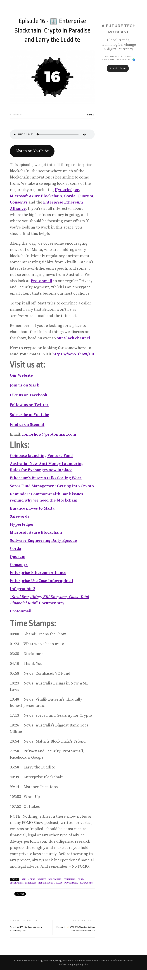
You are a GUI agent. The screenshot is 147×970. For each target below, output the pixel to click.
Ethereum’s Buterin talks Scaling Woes (46, 478)
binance (41, 879)
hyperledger (45, 883)
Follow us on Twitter (29, 405)
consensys (69, 879)
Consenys (19, 202)
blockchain (54, 879)
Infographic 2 (22, 588)
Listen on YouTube (32, 151)
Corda (69, 196)
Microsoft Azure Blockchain (36, 196)
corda (81, 879)
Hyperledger (67, 189)
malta (59, 883)
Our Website (21, 375)
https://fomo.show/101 (73, 354)
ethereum (30, 883)
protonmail (71, 883)
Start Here (118, 68)
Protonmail (41, 281)
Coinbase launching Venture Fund (41, 455)
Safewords (19, 516)
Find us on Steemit (27, 424)
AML (24, 879)
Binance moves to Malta (32, 508)
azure (31, 879)
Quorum (85, 196)
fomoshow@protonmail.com (49, 434)
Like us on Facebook (28, 395)
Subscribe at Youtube (29, 414)
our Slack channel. (74, 338)
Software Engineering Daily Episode (43, 540)
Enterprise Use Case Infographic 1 (41, 580)
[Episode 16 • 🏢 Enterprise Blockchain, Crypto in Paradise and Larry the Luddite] (52, 76)
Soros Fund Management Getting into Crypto (52, 486)
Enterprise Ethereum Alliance (38, 572)
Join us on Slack (24, 385)
